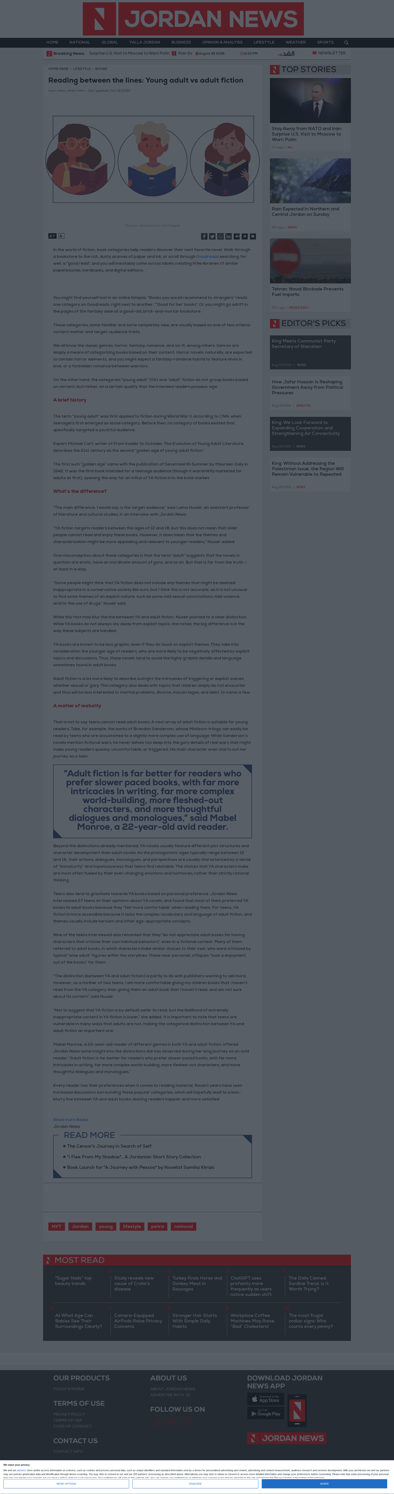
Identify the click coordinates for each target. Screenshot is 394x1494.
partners (21, 1470)
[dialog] (197, 1477)
